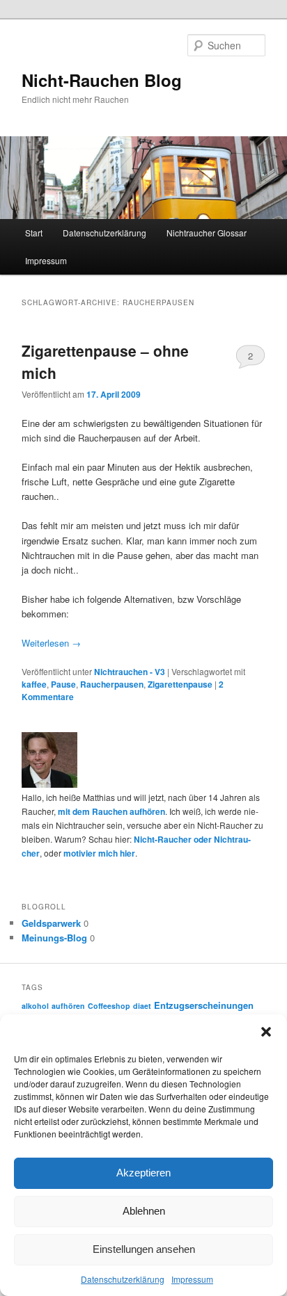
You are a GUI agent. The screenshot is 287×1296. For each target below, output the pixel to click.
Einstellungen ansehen (144, 1249)
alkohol (35, 1006)
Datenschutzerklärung (122, 1279)
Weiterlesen (51, 642)
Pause (63, 684)
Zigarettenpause (180, 684)
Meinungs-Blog (54, 937)
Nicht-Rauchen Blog (102, 80)
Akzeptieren (143, 1172)
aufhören (68, 1006)
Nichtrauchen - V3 (129, 671)
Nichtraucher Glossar (206, 232)
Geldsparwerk (51, 923)
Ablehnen (144, 1211)
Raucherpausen (112, 684)
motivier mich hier (99, 853)
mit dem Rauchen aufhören (111, 811)
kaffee (34, 684)
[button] (266, 1032)
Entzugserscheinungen (204, 1005)
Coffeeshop (109, 1006)
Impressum (192, 1279)
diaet (142, 1006)
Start (33, 232)
